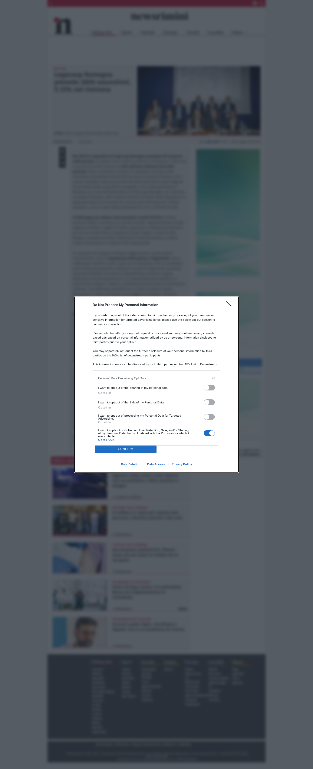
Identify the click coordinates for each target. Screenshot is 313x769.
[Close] (230, 305)
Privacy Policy (182, 464)
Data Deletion (131, 464)
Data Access (156, 464)
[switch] (209, 387)
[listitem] (156, 378)
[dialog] (156, 384)
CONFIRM (126, 449)
